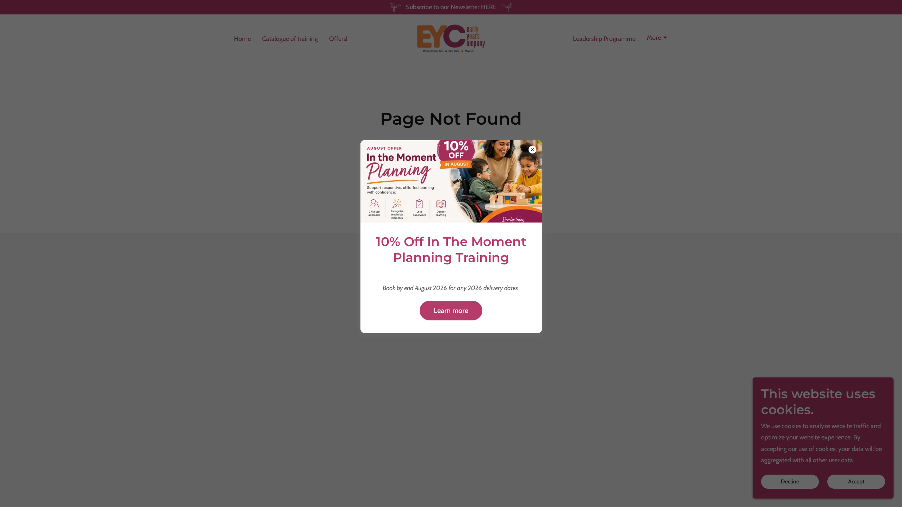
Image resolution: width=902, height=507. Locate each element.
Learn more (451, 310)
